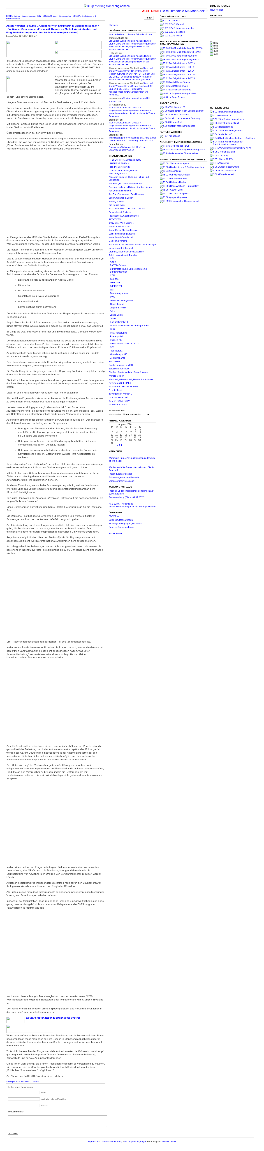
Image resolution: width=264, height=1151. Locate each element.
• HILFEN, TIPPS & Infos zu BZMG (125, 160)
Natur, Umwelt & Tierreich (121, 248)
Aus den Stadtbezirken (120, 191)
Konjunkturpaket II (119, 322)
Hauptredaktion (116, 34)
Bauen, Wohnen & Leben (121, 198)
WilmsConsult (169, 1141)
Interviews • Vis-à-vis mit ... (121, 223)
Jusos (113, 318)
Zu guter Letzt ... (116, 390)
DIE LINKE (115, 283)
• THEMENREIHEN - (119, 163)
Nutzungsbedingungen (135, 1141)
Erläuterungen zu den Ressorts (124, 477)
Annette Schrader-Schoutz (140, 34)
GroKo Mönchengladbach (122, 300)
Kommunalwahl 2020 (119, 227)
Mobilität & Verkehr (118, 241)
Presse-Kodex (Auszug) (120, 474)
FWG (112, 297)
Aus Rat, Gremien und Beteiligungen (126, 194)
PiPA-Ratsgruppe (118, 333)
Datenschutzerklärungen (121, 520)
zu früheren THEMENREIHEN (123, 387)
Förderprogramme (119, 293)
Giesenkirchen (65, 16)
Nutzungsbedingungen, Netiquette (125, 523)
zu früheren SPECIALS (120, 383)
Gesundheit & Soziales (120, 212)
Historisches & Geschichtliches (124, 216)
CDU (112, 275)
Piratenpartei (116, 336)
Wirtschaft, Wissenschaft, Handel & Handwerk (131, 379)
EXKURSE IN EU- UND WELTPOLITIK (127, 209)
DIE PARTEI (116, 286)
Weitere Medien (116, 376)
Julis (112, 311)
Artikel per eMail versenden (18, 1081)
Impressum (93, 1141)
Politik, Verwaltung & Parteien (123, 255)
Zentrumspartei (117, 358)
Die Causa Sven (117, 205)
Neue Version (216, 10)
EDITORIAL (114, 516)
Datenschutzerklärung (111, 1141)
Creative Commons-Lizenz (122, 527)
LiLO (112, 329)
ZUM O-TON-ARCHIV (119, 401)
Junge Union (116, 315)
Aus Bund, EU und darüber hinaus (125, 183)
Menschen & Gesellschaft (121, 237)
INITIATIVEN (115, 219)
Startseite (113, 25)
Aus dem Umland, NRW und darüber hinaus (130, 187)
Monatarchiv (115, 414)
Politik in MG (116, 340)
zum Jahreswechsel (118, 397)
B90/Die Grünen (13, 16)
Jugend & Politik (118, 308)
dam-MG (114, 279)
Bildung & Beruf (116, 201)
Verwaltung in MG (118, 354)
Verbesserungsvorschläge (121, 481)
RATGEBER (114, 361)
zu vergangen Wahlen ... (120, 394)
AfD (112, 258)
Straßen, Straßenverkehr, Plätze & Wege (128, 372)
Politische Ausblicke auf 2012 (124, 344)
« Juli (119, 445)
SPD (112, 347)
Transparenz (116, 351)
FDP (112, 290)
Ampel (113, 262)
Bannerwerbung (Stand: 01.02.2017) (126, 497)
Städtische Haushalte (119, 369)
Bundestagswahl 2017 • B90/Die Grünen (39, 16)
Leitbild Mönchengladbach (122, 234)
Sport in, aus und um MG (121, 365)
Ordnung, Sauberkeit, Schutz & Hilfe (126, 252)
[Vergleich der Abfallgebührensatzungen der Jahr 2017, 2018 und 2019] (178, 56)
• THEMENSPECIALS (119, 167)
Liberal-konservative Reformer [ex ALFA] (129, 326)
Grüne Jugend (117, 304)
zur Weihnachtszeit (118, 405)
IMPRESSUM (115, 534)
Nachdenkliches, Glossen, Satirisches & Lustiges (132, 244)
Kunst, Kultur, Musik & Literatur (123, 230)
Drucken (35, 1081)
